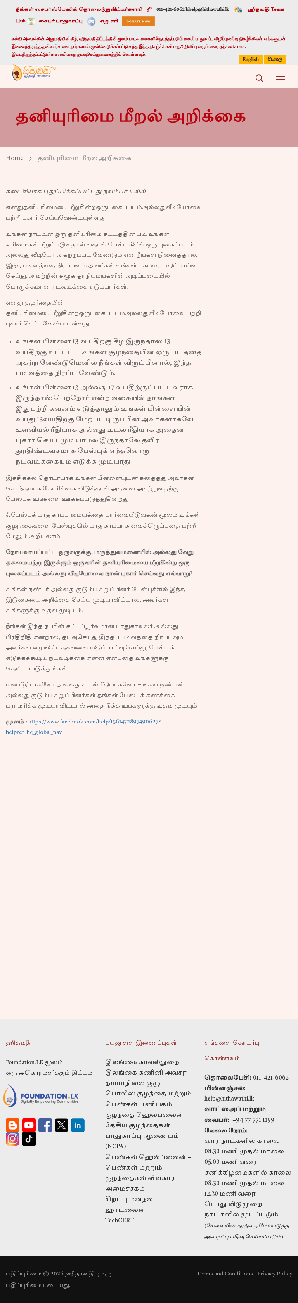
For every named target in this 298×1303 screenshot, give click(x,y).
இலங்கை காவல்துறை (142, 1063)
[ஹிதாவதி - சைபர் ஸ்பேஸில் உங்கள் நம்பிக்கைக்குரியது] (34, 76)
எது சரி (109, 21)
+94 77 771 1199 (251, 1120)
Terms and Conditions (225, 1274)
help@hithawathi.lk (229, 1099)
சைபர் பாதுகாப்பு (60, 21)
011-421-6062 (271, 1078)
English (251, 59)
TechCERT (119, 1221)
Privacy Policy (274, 1274)
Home (15, 159)
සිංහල (275, 59)
